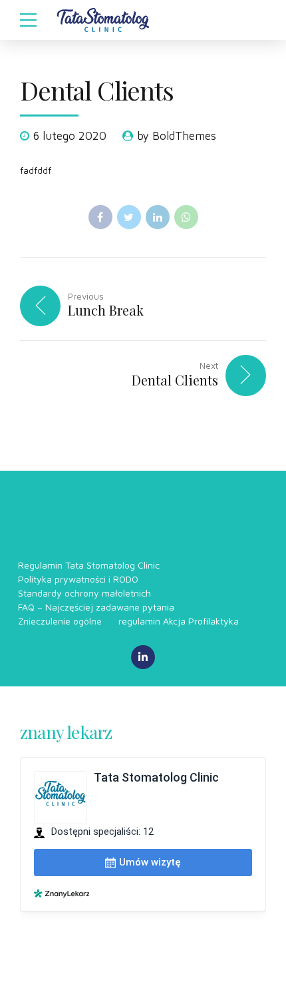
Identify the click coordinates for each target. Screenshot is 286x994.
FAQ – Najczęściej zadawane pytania (96, 607)
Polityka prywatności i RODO (78, 579)
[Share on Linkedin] (158, 217)
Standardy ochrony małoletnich (84, 593)
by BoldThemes (176, 135)
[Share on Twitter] (129, 217)
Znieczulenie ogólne (60, 620)
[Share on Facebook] (100, 217)
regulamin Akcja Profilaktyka (178, 620)
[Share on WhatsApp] (186, 217)
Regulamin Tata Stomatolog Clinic (89, 565)
